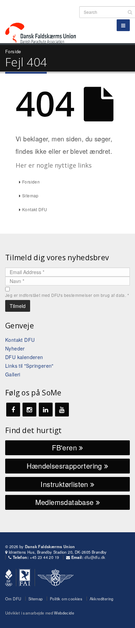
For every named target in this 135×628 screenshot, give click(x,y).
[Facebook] (13, 409)
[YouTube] (62, 409)
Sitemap (30, 195)
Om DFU (13, 598)
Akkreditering (102, 598)
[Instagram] (29, 409)
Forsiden (31, 182)
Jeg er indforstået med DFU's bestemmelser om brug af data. (67, 295)
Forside (13, 51)
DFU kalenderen (24, 357)
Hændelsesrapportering (65, 466)
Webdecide (64, 613)
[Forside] (44, 20)
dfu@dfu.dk (94, 557)
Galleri (12, 374)
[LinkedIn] (46, 409)
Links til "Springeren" (29, 365)
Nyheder (15, 348)
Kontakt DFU (34, 209)
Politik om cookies (66, 598)
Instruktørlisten (65, 484)
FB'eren (65, 447)
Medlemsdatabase (65, 502)
